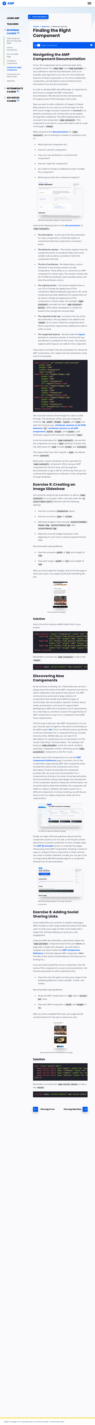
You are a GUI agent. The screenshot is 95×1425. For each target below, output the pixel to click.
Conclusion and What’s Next (13, 75)
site (50, 729)
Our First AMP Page (12, 55)
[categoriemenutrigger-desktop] (38, 17)
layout (82, 334)
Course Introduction (12, 48)
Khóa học (46, 26)
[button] (89, 3)
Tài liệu (36, 26)
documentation (60, 131)
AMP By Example (45, 845)
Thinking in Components (12, 62)
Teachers (13, 24)
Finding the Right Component (14, 68)
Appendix (11, 81)
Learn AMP (13, 18)
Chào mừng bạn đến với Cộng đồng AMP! (14, 40)
